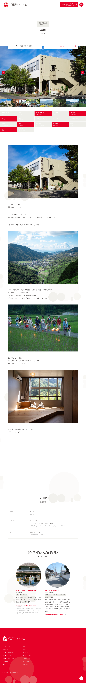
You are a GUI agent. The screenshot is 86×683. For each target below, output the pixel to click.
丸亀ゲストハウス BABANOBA (26, 590)
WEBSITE (61, 46)
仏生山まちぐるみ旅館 (52, 590)
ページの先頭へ (81, 678)
